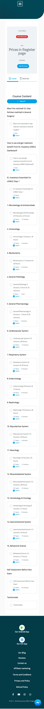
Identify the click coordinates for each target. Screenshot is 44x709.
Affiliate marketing (22, 668)
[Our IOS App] (22, 640)
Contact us (22, 663)
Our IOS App (22, 644)
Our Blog (22, 653)
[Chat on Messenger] (37, 702)
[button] (20, 3)
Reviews (22, 658)
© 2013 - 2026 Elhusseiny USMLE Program (22, 701)
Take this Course (23, 66)
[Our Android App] (22, 627)
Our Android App (22, 632)
